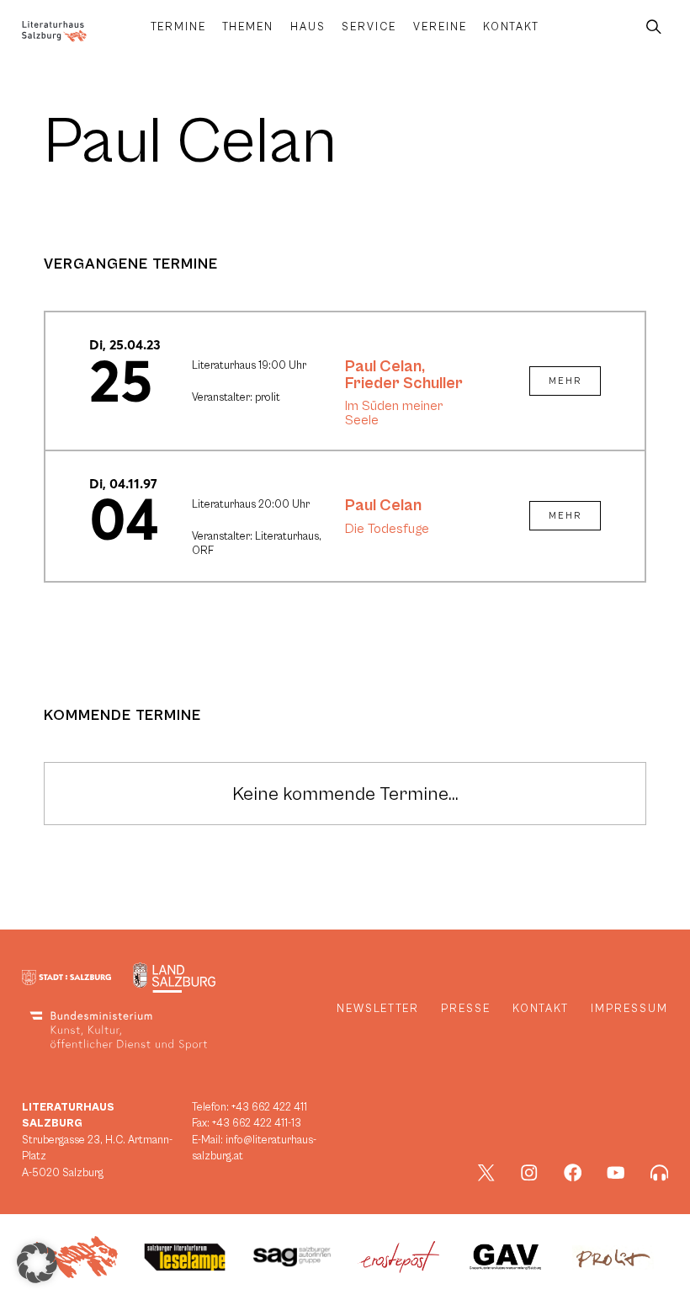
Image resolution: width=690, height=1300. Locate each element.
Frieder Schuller (404, 383)
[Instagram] (529, 1173)
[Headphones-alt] (659, 1173)
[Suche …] (654, 27)
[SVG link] (54, 31)
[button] (37, 1263)
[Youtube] (616, 1173)
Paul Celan (383, 366)
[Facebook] (573, 1173)
